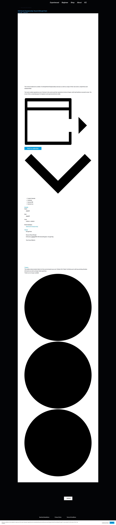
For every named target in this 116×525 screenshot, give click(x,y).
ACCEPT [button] (112, 522)
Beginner (65, 2)
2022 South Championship (32, 226)
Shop (72, 2)
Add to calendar (33, 148)
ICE (85, 2)
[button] (68, 498)
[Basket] (95, 2)
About (79, 2)
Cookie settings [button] (105, 522)
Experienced (54, 2)
